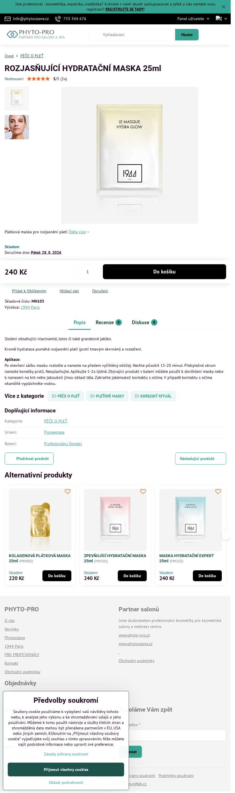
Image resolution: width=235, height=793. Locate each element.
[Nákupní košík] (210, 34)
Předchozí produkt (32, 458)
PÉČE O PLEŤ (55, 421)
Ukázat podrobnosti (66, 782)
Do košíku (164, 271)
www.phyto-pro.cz (134, 635)
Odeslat (130, 751)
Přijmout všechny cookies (66, 769)
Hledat (187, 34)
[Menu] (224, 34)
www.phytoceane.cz (135, 643)
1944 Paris (30, 307)
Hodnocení (14, 78)
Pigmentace (54, 432)
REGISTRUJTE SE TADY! (124, 9)
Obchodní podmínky (136, 660)
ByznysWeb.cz (134, 783)
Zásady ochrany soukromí (133, 775)
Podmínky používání (176, 775)
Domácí (75, 443)
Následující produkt (197, 458)
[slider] (38, 79)
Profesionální (55, 443)
